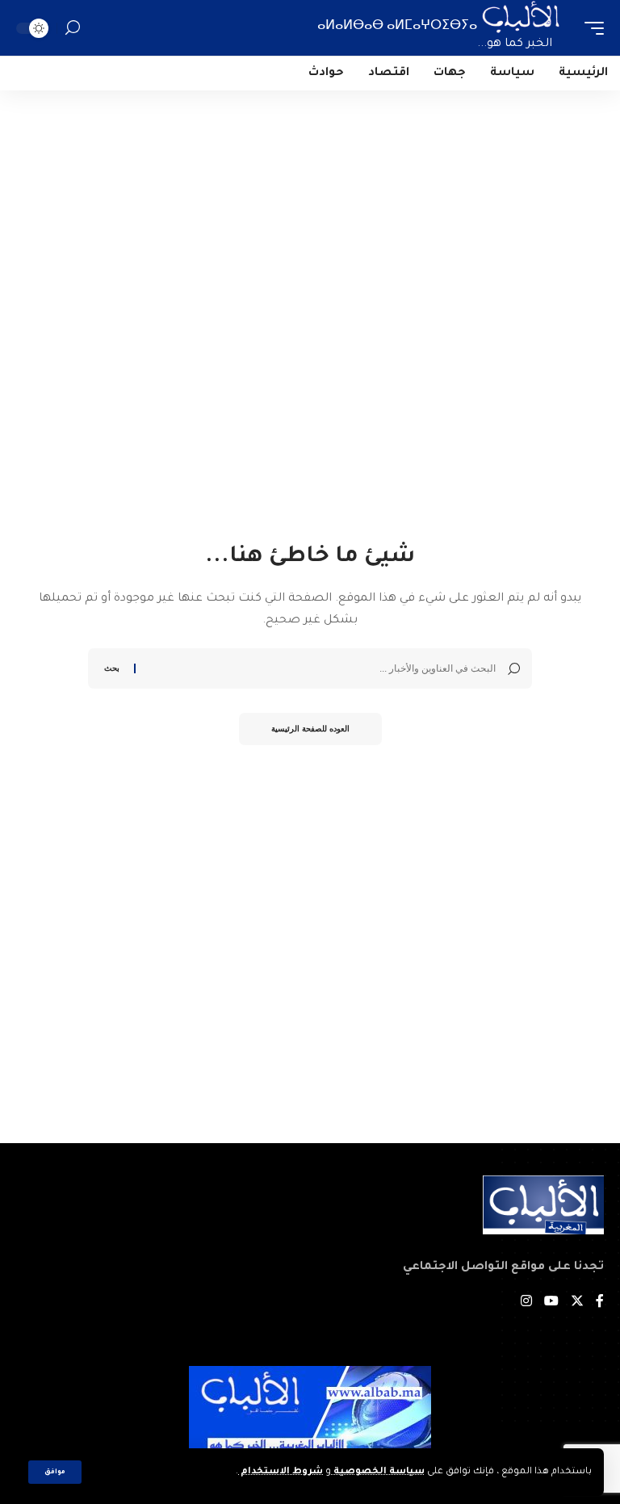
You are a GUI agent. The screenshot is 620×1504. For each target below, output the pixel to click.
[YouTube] (551, 1303)
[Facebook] (600, 1303)
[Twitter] (577, 1303)
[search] (72, 27)
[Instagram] (526, 1303)
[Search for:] (322, 668)
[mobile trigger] (590, 28)
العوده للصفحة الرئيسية (310, 728)
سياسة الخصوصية (378, 1472)
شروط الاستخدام (280, 1472)
